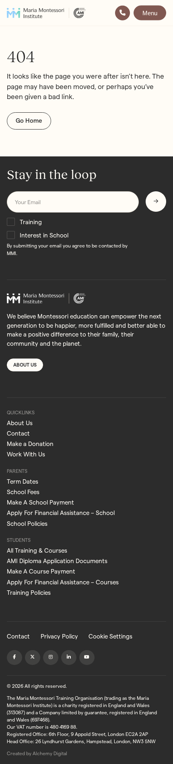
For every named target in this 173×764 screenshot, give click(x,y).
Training (31, 222)
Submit (156, 201)
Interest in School (44, 235)
